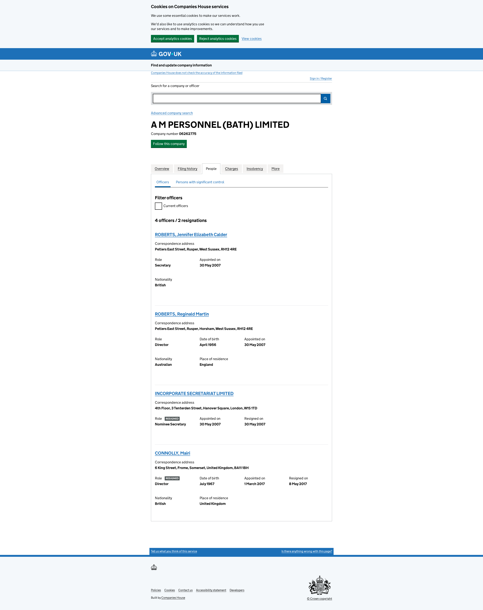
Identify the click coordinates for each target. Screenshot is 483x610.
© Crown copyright (319, 598)
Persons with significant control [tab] (200, 182)
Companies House (173, 597)
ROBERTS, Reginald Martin (182, 314)
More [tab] (275, 168)
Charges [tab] (231, 168)
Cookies (169, 590)
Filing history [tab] (187, 168)
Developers (237, 590)
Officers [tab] (162, 182)
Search (325, 98)
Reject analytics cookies (218, 38)
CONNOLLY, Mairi (172, 453)
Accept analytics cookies (172, 38)
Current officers (175, 206)
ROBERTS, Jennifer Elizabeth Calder (191, 234)
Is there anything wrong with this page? (306, 551)
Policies (156, 590)
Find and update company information (181, 65)
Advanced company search (172, 113)
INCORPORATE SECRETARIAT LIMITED (194, 393)
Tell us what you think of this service (174, 551)
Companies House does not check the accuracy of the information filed (196, 73)
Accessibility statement (211, 590)
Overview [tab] (162, 168)
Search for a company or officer (175, 86)
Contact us (185, 590)
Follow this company (169, 144)
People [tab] (211, 168)
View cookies (252, 38)
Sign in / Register (321, 78)
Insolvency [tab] (255, 168)
